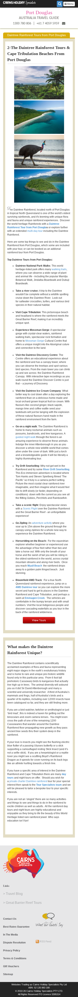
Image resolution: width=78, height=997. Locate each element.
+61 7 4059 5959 (48, 23)
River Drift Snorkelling (56, 469)
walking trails (59, 269)
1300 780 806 (22, 23)
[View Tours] (39, 620)
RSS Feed (45, 941)
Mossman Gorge (34, 340)
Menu (70, 4)
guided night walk (26, 437)
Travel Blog (14, 893)
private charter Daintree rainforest (28, 781)
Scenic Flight (30, 508)
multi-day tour (35, 230)
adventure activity (42, 523)
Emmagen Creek (35, 598)
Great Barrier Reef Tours (24, 902)
